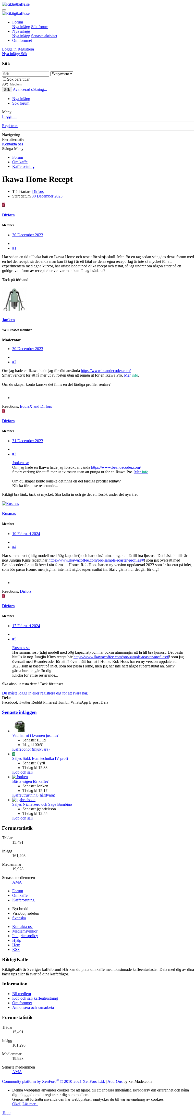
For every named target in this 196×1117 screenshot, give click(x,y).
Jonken (8, 320)
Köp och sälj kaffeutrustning (35, 998)
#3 (14, 454)
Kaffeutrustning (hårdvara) (33, 795)
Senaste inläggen (19, 712)
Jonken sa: (20, 463)
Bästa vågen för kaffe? (30, 781)
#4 (14, 547)
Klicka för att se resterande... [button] (35, 485)
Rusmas (9, 513)
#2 (14, 362)
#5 (14, 639)
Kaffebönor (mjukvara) (31, 749)
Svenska (19, 918)
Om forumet (22, 40)
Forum (17, 22)
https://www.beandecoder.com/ (106, 370)
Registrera (10, 125)
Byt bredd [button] (20, 909)
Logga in (9, 116)
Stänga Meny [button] (12, 148)
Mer (128, 375)
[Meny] (4, 10)
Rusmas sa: (21, 648)
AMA (17, 882)
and (36, 406)
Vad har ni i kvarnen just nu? (35, 735)
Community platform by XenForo (53, 1081)
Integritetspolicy (25, 936)
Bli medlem (21, 993)
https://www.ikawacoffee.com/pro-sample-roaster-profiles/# (96, 560)
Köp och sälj (22, 772)
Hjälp (16, 940)
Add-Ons (114, 1081)
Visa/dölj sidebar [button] (25, 913)
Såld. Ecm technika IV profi (40, 758)
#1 (14, 248)
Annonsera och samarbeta (33, 1007)
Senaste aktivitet (44, 36)
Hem (16, 945)
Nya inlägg (21, 26)
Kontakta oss (12, 144)
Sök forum (39, 26)
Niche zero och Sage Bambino (42, 804)
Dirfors (38, 191)
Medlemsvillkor (25, 931)
